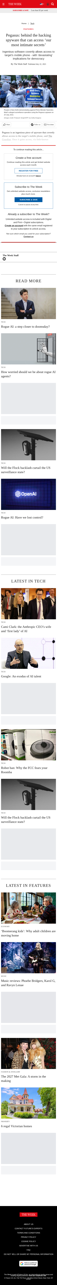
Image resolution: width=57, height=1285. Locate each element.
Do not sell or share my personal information (28, 1254)
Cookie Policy (28, 1241)
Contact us (29, 236)
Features (28, 29)
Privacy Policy (28, 1237)
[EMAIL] (5, 259)
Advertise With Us (28, 1246)
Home (24, 23)
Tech (32, 23)
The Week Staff (20, 64)
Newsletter (50, 125)
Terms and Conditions (28, 1233)
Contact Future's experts (28, 1228)
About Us (28, 1224)
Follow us (37, 125)
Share (8, 125)
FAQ (28, 1250)
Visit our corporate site (37, 1276)
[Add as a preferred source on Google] (28, 1264)
